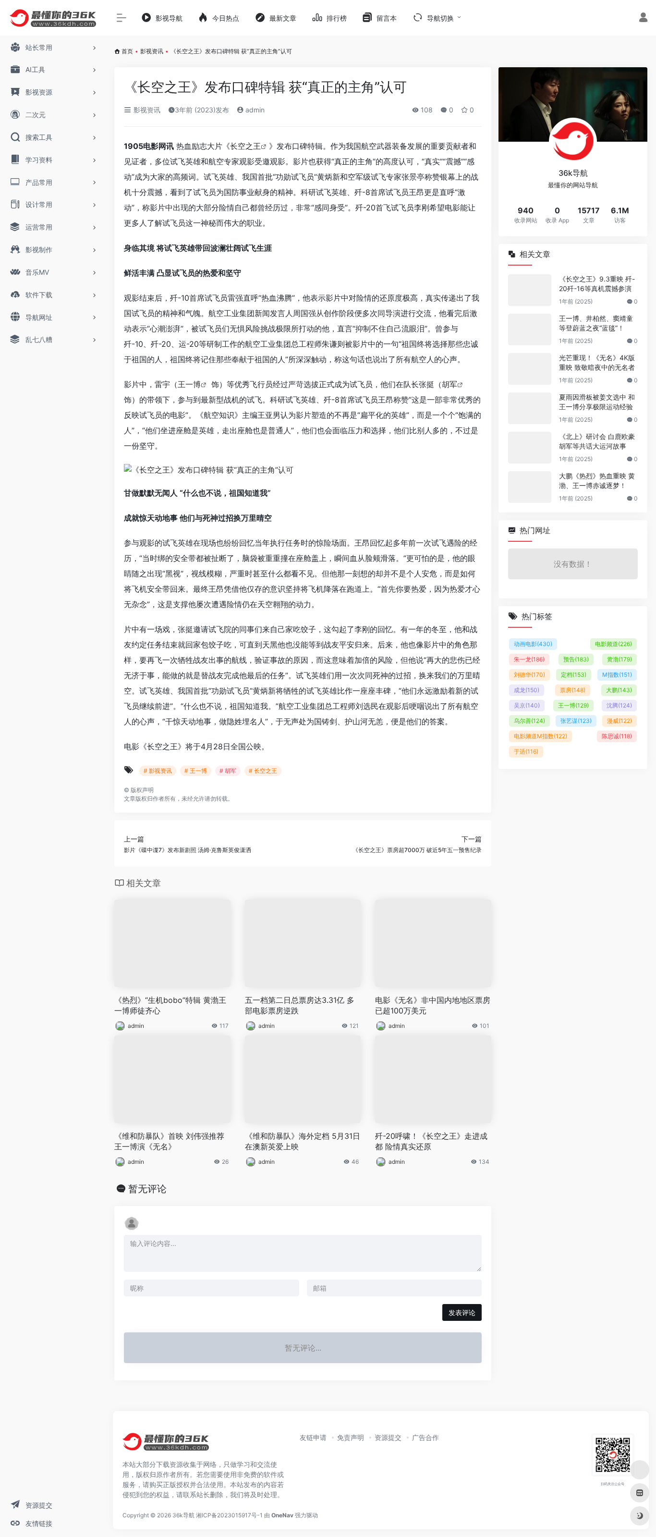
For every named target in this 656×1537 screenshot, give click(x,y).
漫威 (619, 720)
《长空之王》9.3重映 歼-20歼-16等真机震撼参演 (597, 284)
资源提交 (388, 1437)
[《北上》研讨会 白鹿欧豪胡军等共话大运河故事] (529, 448)
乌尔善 (529, 720)
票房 (572, 690)
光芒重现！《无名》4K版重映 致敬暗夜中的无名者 (597, 362)
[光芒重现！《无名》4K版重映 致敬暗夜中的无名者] (529, 369)
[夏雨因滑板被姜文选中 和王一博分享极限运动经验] (529, 408)
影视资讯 (151, 51)
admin (254, 110)
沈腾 (619, 705)
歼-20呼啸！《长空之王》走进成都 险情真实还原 (431, 1141)
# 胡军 (227, 770)
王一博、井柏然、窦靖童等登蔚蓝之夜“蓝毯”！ (596, 323)
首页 (127, 51)
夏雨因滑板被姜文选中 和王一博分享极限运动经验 (597, 402)
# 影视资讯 (158, 770)
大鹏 (619, 690)
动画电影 (533, 643)
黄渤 (619, 659)
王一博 (189, 384)
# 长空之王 (263, 770)
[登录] (643, 18)
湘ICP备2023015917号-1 (229, 1515)
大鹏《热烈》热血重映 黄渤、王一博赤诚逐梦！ (597, 480)
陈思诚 (617, 736)
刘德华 (529, 674)
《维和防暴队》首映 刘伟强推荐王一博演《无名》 (169, 1141)
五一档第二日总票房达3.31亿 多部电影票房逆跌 (299, 1005)
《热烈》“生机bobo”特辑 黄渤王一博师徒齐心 (170, 1005)
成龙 (526, 690)
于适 (526, 751)
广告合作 (425, 1437)
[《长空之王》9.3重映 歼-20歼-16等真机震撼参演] (529, 290)
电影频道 (613, 643)
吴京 (527, 705)
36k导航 (183, 1515)
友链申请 (313, 1437)
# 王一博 (195, 770)
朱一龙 (529, 659)
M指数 (617, 674)
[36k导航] (165, 1445)
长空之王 (245, 146)
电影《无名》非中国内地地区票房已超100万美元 (432, 1005)
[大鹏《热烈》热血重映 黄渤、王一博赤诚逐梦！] (529, 487)
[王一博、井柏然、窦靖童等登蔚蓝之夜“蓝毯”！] (529, 329)
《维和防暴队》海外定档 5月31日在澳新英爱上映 (302, 1141)
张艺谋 (576, 720)
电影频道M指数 (540, 736)
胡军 (449, 384)
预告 (576, 659)
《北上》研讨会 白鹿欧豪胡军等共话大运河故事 (597, 441)
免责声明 (350, 1437)
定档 (573, 674)
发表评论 (462, 1312)
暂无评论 (147, 1189)
